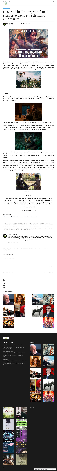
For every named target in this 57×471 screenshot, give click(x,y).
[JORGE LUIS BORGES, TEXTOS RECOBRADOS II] (8, 424)
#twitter (49, 225)
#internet (12, 224)
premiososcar (48, 228)
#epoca (20, 223)
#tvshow (44, 225)
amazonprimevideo (8, 227)
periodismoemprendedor (37, 228)
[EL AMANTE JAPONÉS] (21, 448)
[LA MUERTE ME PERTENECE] (21, 459)
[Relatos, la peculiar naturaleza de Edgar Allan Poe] (21, 436)
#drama (15, 223)
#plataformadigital (48, 224)
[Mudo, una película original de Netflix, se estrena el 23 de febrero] (8, 436)
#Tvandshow (38, 225)
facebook (16, 227)
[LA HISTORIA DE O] (21, 412)
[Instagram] (4, 284)
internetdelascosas (46, 227)
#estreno (41, 223)
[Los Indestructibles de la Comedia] (8, 323)
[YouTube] (4, 285)
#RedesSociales (7, 225)
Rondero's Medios (14, 229)
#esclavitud (26, 223)
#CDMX (11, 223)
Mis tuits (32, 407)
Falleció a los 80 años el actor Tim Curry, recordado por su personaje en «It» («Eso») (13, 348)
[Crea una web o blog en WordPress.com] (3, 467)
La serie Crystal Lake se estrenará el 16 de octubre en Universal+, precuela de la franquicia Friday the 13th (15, 361)
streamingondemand (29, 229)
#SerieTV (21, 225)
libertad (5, 228)
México (10, 228)
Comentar (50, 266)
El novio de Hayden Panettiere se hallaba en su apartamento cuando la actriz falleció (14, 364)
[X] (4, 282)
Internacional (36, 227)
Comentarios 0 (26, 23)
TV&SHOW (6, 1)
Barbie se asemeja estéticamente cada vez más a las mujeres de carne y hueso (15, 359)
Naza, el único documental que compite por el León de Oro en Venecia (14, 356)
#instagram (6, 224)
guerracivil (29, 227)
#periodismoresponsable (22, 224)
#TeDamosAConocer (29, 225)
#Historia (47, 223)
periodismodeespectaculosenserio (21, 228)
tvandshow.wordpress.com (14, 242)
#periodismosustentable (36, 224)
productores (6, 229)
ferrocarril (22, 227)
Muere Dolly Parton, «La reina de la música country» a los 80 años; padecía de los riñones (14, 353)
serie (21, 229)
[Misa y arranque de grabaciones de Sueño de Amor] (8, 459)
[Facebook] (4, 280)
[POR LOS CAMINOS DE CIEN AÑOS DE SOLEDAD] (8, 412)
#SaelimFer (15, 225)
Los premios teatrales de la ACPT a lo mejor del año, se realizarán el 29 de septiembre (13, 345)
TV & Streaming (6, 8)
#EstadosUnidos (34, 223)
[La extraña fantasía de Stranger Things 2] (48, 323)
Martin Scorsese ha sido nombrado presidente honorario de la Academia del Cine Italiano (14, 351)
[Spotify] (4, 287)
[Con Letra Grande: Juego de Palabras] (8, 448)
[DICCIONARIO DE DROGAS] (21, 424)
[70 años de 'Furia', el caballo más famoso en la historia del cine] (37, 311)
